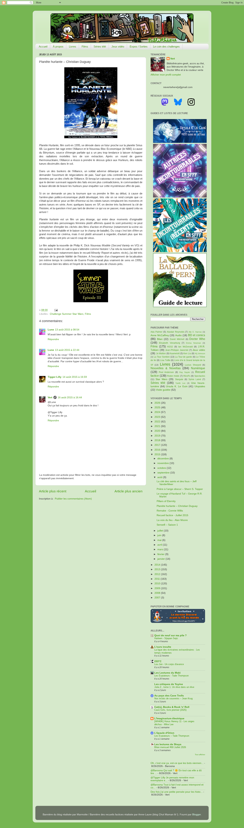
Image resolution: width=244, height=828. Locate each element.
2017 (158, 445)
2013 (158, 569)
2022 (158, 421)
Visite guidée (163, 389)
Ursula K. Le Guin (176, 386)
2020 (158, 431)
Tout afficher (200, 755)
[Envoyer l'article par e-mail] (55, 310)
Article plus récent (52, 491)
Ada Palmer (156, 332)
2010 (158, 583)
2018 (158, 440)
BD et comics (196, 335)
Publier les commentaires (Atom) (73, 498)
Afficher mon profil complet (166, 74)
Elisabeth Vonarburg (169, 343)
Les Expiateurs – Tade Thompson (171, 735)
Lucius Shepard (193, 365)
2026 (158, 403)
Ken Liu (187, 353)
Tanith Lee (180, 383)
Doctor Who (197, 338)
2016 (158, 449)
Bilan (160, 339)
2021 (158, 426)
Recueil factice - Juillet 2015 (172, 515)
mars (160, 549)
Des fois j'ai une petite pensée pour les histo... (177, 792)
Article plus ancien (128, 491)
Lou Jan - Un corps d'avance (169, 664)
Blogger (196, 814)
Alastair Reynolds (175, 332)
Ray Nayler (184, 372)
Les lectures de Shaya (167, 744)
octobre (162, 468)
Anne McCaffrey (160, 335)
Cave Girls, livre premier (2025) (170, 710)
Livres (72, 46)
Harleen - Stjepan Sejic (166, 638)
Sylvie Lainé (194, 379)
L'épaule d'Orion (164, 733)
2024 (158, 412)
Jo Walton (161, 353)
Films (85, 46)
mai (159, 540)
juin (159, 535)
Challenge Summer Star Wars (66, 314)
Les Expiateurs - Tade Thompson (171, 675)
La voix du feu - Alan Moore (172, 520)
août (160, 477)
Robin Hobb (173, 376)
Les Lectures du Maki (167, 672)
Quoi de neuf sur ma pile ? (170, 635)
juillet (160, 530)
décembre (163, 458)
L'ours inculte (162, 647)
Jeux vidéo (117, 46)
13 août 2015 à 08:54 (67, 329)
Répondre (53, 339)
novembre (163, 463)
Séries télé (100, 46)
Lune (51, 329)
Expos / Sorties (139, 46)
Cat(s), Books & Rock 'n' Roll (171, 707)
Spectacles (199, 376)
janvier (161, 559)
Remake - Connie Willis (170, 510)
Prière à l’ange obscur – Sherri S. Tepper (180, 489)
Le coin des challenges (166, 46)
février (161, 554)
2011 (158, 579)
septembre (163, 472)
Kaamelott (175, 353)
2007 (158, 597)
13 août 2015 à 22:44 (67, 350)
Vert (50, 397)
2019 (158, 435)
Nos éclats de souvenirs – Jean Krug (173, 698)
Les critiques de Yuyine (168, 684)
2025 (158, 407)
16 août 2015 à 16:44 (70, 397)
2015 (158, 454)
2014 (158, 564)
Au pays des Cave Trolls (169, 695)
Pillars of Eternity (166, 501)
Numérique (198, 368)
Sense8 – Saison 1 (167, 524)
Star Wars (161, 379)
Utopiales (200, 386)
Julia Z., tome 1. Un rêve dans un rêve (174, 687)
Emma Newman (193, 343)
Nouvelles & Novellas (166, 368)
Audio (178, 335)
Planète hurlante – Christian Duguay (177, 506)
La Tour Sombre (162, 357)
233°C (157, 661)
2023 (158, 417)
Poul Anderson (166, 372)
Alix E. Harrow (195, 332)
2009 (158, 588)
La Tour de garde (183, 357)
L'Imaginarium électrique (169, 718)
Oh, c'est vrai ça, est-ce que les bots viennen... (177, 763)
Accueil (43, 46)
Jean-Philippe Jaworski (176, 350)
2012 (158, 574)
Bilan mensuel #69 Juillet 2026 (170, 747)
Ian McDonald (185, 346)
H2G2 (170, 346)
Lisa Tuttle (165, 360)
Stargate (179, 379)
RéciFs (186, 376)
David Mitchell (177, 339)
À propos (58, 46)
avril (160, 544)
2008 (158, 593)
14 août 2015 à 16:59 (75, 377)
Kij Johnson (200, 353)
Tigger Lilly (54, 377)
